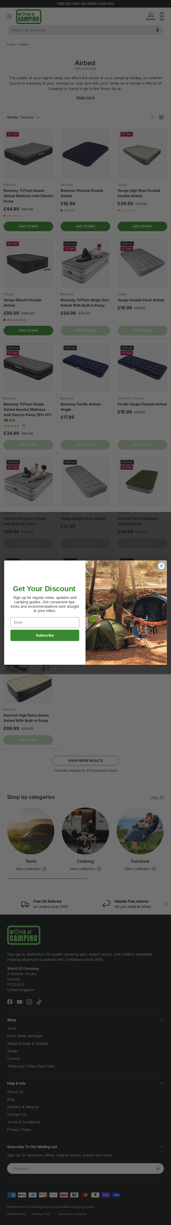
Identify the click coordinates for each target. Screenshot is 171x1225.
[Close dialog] (161, 565)
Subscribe (45, 635)
